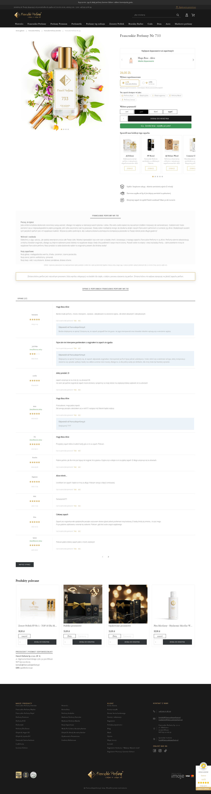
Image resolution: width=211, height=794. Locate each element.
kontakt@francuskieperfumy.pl (28, 665)
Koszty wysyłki (112, 709)
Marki (109, 732)
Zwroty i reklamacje (114, 717)
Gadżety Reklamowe (69, 740)
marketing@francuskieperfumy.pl (171, 720)
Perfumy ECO (21, 721)
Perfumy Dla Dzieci (23, 729)
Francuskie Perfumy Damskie (26, 705)
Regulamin (111, 721)
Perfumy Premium (22, 717)
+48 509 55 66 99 (85, 7)
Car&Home (20, 744)
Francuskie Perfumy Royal (25, 713)
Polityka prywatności (114, 725)
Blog (109, 729)
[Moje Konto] (187, 15)
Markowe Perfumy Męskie (71, 721)
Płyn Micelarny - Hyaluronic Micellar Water (173, 625)
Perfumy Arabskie (68, 713)
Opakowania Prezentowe (70, 736)
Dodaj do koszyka (160, 118)
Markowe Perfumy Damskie (71, 717)
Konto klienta (112, 705)
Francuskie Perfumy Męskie (26, 709)
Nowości (65, 705)
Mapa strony (111, 740)
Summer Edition (22, 748)
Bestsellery (66, 709)
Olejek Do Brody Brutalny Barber (73, 732)
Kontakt (110, 744)
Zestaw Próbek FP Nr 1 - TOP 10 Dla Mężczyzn (37, 625)
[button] (61, 129)
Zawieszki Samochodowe (25, 740)
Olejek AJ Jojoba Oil (23, 736)
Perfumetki (20, 725)
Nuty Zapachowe (68, 725)
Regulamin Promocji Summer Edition (121, 752)
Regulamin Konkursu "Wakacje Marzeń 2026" (123, 748)
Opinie (109, 736)
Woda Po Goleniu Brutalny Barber (74, 729)
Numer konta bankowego (116, 713)
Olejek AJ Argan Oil (23, 732)
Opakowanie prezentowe (120, 625)
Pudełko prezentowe (72, 625)
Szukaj (178, 15)
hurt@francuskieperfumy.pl (169, 740)
